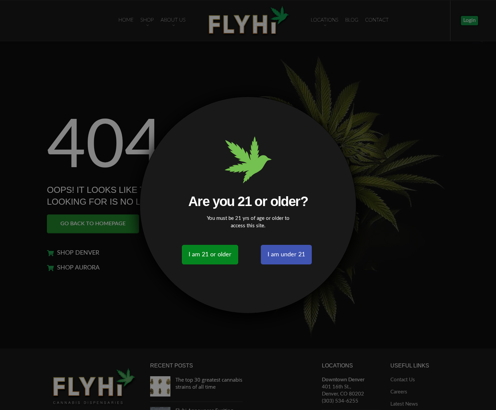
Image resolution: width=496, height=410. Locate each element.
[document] (248, 205)
